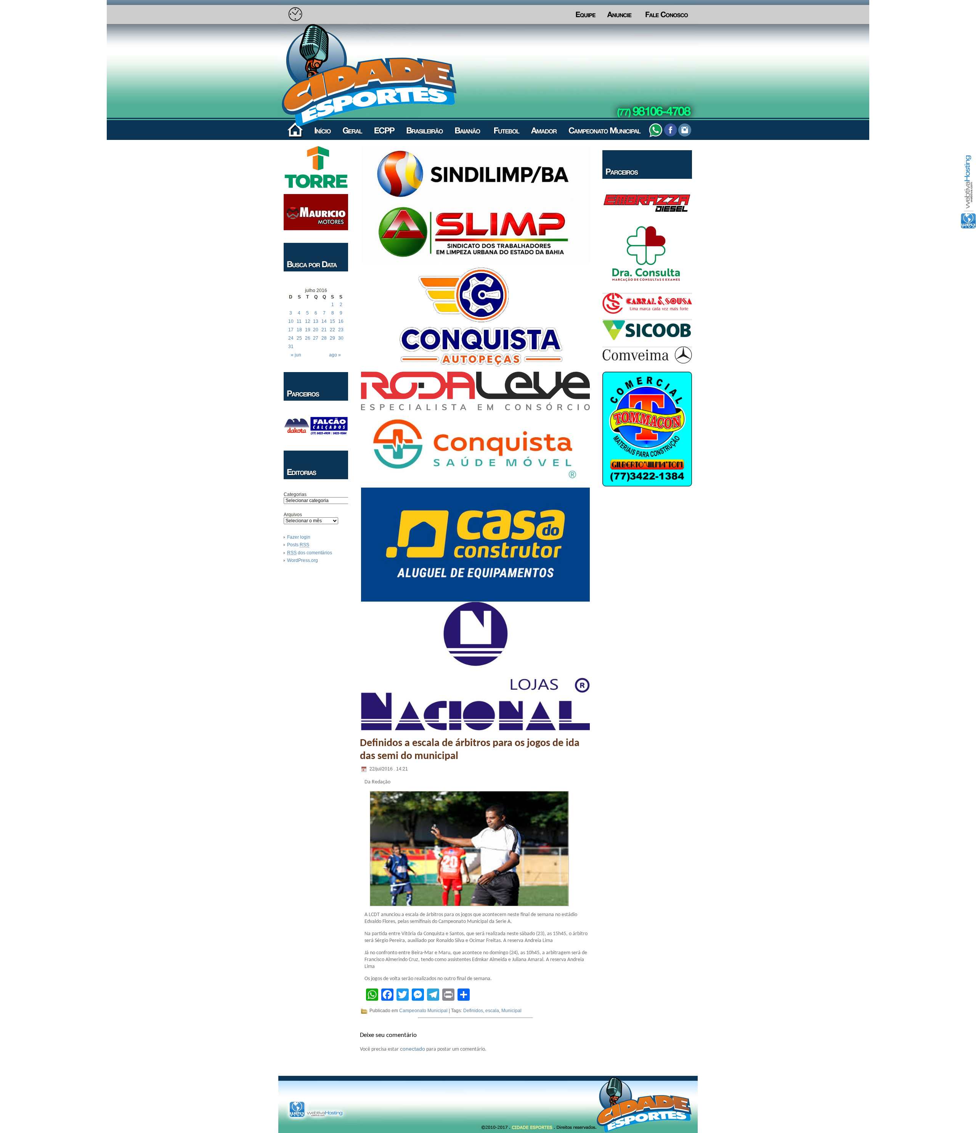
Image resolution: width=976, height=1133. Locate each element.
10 (291, 321)
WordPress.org (302, 560)
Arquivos (293, 514)
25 (299, 338)
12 (307, 321)
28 (324, 338)
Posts (298, 544)
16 (341, 321)
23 (341, 329)
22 (332, 329)
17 (291, 329)
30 (341, 338)
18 (299, 329)
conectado (412, 1049)
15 (332, 321)
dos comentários (309, 552)
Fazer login (298, 537)
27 (315, 338)
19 (307, 329)
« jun (296, 355)
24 (291, 338)
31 (291, 346)
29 (332, 338)
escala (492, 1010)
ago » (335, 355)
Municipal (511, 1010)
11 (299, 321)
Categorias (295, 494)
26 (307, 338)
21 (324, 329)
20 (315, 329)
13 (315, 321)
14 (324, 321)
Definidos (473, 1010)
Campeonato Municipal (423, 1010)
